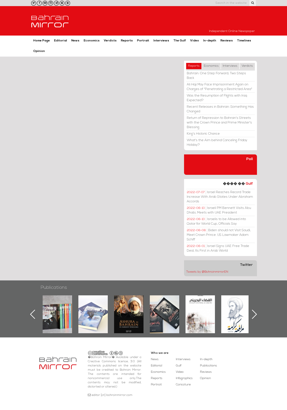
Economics (92, 40)
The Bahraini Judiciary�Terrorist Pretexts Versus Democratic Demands (174, 310)
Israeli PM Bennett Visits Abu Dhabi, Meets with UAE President (219, 210)
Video (194, 40)
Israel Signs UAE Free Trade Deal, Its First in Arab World (218, 248)
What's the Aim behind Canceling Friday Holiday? (217, 143)
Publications (54, 287)
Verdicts (110, 40)
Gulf (249, 184)
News (75, 40)
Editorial (60, 40)
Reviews (226, 40)
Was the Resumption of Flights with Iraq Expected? (217, 98)
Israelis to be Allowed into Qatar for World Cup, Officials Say (216, 222)
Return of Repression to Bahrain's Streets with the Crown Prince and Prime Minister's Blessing (219, 122)
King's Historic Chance (203, 133)
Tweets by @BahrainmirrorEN (207, 271)
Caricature (183, 384)
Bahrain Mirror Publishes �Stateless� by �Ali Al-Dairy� (138, 307)
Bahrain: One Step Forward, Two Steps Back (216, 76)
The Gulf (179, 40)
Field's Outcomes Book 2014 (245, 302)
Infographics (184, 378)
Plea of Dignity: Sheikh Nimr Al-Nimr (209, 305)
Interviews (161, 40)
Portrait (143, 40)
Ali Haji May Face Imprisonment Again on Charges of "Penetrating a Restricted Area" (219, 87)
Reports (127, 40)
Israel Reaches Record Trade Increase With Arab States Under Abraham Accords (220, 197)
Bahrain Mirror (50, 20)
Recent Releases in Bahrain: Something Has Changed (220, 109)
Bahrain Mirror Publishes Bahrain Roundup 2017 (66, 307)
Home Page (41, 40)
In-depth (209, 40)
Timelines (244, 40)
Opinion (39, 51)
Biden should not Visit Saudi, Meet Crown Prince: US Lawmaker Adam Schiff (219, 235)
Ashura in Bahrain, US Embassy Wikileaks (102, 307)
